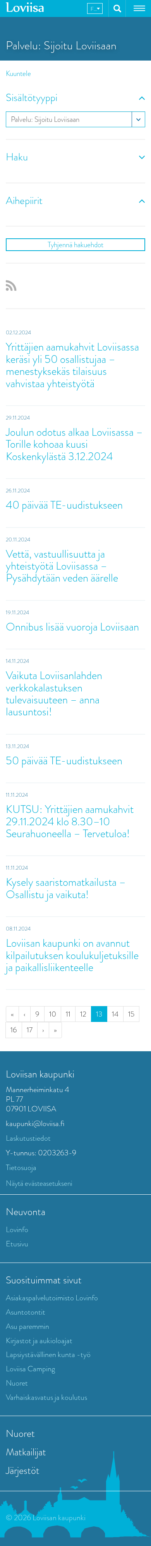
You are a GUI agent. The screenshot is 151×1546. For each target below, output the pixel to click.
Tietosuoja (21, 1167)
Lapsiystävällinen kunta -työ (48, 1354)
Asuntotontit (25, 1312)
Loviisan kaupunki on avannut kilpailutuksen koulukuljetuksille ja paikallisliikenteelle (72, 955)
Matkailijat (26, 1452)
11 (68, 1014)
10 (52, 1014)
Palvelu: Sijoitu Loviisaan (45, 119)
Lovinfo (17, 1229)
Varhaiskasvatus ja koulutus (46, 1397)
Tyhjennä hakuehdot (75, 244)
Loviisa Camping (30, 1368)
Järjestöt (22, 1470)
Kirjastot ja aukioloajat (39, 1340)
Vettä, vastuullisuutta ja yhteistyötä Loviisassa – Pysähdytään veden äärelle (62, 566)
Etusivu (17, 1243)
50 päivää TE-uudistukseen (64, 761)
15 (131, 1014)
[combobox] (95, 8)
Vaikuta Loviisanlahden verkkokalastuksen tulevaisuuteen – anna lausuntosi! (54, 694)
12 (83, 1014)
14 (115, 1014)
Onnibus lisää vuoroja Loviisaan (72, 627)
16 (13, 1030)
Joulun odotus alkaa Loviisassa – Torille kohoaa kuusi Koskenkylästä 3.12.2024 (74, 444)
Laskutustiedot (28, 1138)
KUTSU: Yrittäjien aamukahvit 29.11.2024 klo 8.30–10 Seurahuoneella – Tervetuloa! (70, 821)
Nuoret (17, 1383)
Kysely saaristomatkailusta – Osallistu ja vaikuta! (66, 888)
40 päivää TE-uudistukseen (64, 505)
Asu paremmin (27, 1326)
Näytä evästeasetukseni (39, 1183)
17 (30, 1030)
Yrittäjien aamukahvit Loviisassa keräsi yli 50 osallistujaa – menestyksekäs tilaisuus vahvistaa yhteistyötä (72, 365)
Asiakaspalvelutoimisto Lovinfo (52, 1297)
